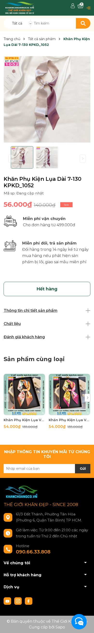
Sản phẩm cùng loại (34, 359)
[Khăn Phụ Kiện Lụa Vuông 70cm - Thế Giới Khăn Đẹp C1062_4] (24, 394)
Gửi (83, 468)
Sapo (60, 627)
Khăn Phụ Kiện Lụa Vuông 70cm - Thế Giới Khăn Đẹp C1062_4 (24, 420)
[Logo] (20, 7)
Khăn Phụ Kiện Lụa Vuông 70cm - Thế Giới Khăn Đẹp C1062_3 (69, 420)
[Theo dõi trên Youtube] (8, 601)
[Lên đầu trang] (85, 624)
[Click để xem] (47, 99)
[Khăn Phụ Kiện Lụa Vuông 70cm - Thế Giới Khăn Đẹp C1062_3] (69, 394)
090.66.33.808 (33, 552)
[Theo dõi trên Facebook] (29, 601)
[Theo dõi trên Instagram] (18, 601)
